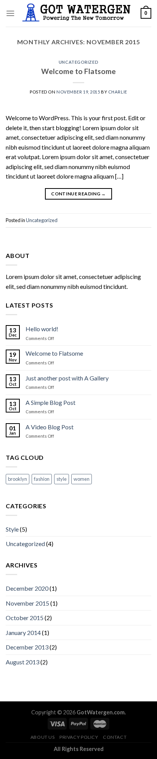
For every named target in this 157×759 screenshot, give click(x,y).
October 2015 (24, 617)
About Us (42, 737)
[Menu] (10, 13)
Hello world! (42, 328)
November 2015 (27, 603)
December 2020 (27, 588)
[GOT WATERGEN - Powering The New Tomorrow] (78, 13)
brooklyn (17, 479)
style (61, 479)
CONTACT (115, 737)
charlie (117, 91)
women (82, 479)
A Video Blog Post (50, 426)
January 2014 (23, 632)
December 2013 (27, 647)
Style (12, 529)
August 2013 (22, 662)
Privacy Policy (78, 737)
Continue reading (78, 194)
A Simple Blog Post (50, 402)
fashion (42, 479)
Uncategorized (78, 62)
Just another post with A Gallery (67, 378)
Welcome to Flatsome (78, 71)
